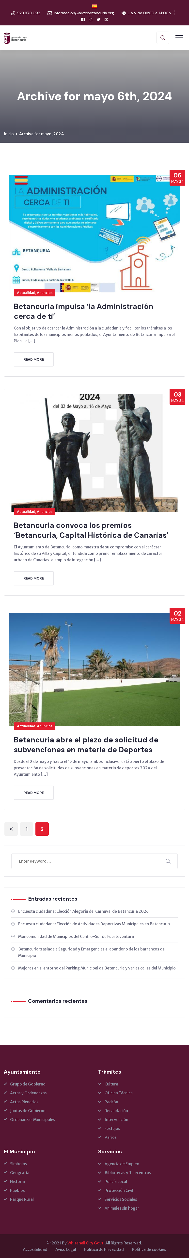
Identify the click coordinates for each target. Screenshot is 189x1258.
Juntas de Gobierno (28, 1110)
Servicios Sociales (121, 1199)
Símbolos (18, 1163)
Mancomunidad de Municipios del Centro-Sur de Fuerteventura (76, 936)
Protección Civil (119, 1190)
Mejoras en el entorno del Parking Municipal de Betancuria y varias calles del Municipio (97, 968)
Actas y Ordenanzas (28, 1092)
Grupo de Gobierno (28, 1084)
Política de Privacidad (104, 1249)
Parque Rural (22, 1199)
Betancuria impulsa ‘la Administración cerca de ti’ (83, 311)
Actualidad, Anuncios (34, 292)
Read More (34, 359)
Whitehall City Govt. (86, 1242)
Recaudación (116, 1110)
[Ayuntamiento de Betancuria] (15, 37)
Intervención (116, 1119)
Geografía (19, 1172)
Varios (111, 1137)
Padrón (111, 1101)
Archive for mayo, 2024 (41, 133)
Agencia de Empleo (122, 1163)
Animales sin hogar (122, 1208)
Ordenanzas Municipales (32, 1119)
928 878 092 (28, 13)
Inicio (9, 133)
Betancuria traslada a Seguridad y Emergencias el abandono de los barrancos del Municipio (92, 952)
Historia (17, 1181)
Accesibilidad (35, 1249)
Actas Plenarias (24, 1101)
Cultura (111, 1084)
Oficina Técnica (119, 1092)
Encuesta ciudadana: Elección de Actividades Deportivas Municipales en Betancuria (94, 923)
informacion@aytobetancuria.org (84, 13)
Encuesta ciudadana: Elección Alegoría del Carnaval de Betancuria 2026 (83, 911)
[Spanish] (94, 6)
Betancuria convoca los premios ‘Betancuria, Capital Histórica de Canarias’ (91, 530)
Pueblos (17, 1190)
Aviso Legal (65, 1249)
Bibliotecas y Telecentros (128, 1172)
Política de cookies (149, 1249)
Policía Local (116, 1181)
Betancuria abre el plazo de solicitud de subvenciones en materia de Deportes (86, 745)
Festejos (112, 1128)
